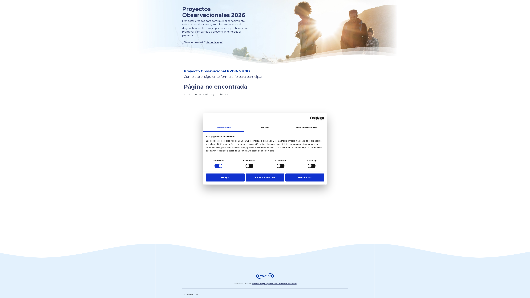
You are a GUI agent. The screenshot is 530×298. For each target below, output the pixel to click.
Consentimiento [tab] (223, 127)
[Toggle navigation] (265, 4)
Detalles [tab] (265, 127)
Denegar (225, 177)
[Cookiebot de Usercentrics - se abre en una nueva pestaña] (312, 118)
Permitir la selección (265, 177)
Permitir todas (305, 177)
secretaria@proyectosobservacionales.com (274, 283)
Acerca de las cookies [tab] (306, 127)
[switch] (249, 166)
